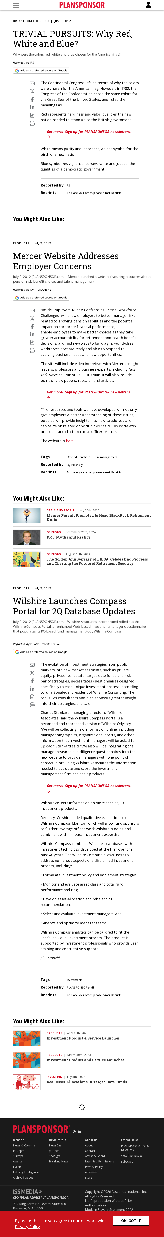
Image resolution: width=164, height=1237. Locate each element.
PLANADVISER (31, 1197)
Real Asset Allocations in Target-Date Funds (87, 1081)
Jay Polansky (40, 289)
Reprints (116, 193)
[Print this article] (32, 123)
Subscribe (127, 1161)
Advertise (91, 1172)
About (89, 1145)
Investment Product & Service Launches (83, 1038)
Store (88, 1177)
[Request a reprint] (32, 115)
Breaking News (59, 1161)
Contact (90, 1151)
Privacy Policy (94, 1167)
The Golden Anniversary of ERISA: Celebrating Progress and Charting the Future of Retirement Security (97, 561)
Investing (54, 1077)
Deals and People (61, 510)
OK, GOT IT (131, 1220)
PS (32, 62)
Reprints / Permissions (99, 1161)
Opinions (54, 532)
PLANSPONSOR (57, 1197)
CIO (16, 1197)
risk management (106, 457)
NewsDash (56, 1145)
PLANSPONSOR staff (46, 644)
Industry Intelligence (26, 1172)
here (70, 440)
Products (21, 243)
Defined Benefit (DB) (80, 457)
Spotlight (54, 1156)
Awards (18, 1161)
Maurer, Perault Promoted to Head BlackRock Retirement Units (99, 517)
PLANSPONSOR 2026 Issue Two (135, 1148)
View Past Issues (131, 1155)
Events (17, 1167)
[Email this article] (32, 83)
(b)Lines (54, 1151)
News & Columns (24, 1145)
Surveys (18, 1156)
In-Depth (18, 1151)
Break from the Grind (31, 21)
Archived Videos (23, 1177)
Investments (75, 980)
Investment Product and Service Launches (85, 1059)
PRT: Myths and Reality (69, 537)
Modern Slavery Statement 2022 (109, 1209)
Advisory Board (95, 1156)
